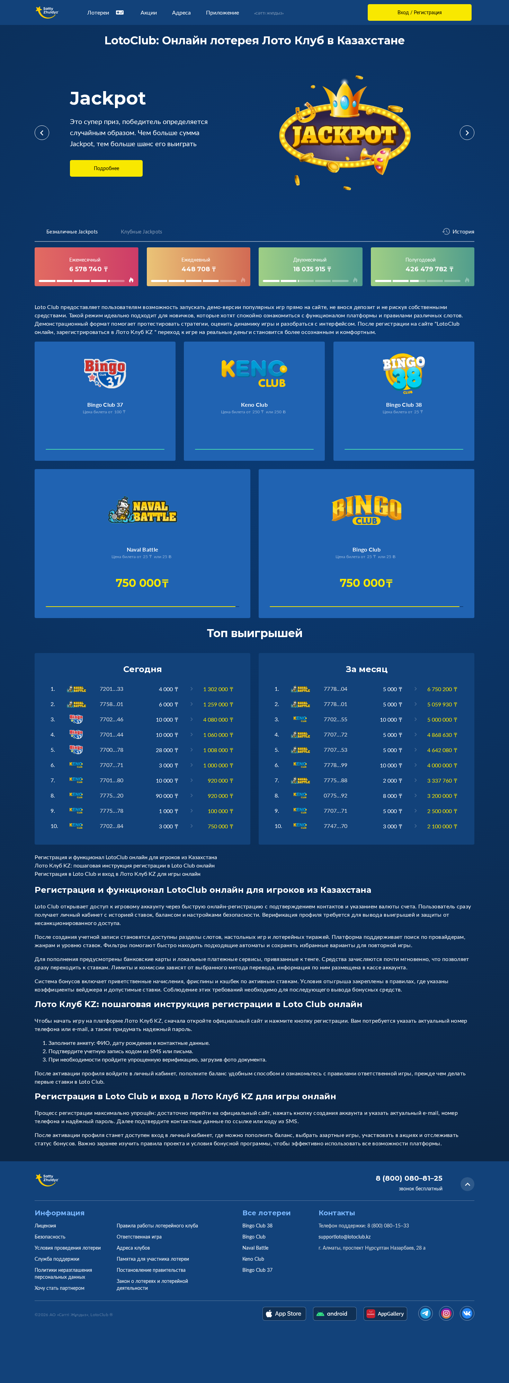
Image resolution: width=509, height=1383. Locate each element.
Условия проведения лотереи (68, 1247)
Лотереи (98, 12)
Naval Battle (255, 1247)
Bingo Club (254, 1236)
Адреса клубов (133, 1247)
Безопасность (50, 1236)
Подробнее (106, 168)
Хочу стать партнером (59, 1288)
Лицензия (45, 1225)
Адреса (181, 12)
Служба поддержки (57, 1259)
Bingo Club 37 (257, 1270)
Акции (149, 12)
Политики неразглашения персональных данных (63, 1273)
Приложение (222, 12)
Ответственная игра (139, 1236)
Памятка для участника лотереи (153, 1259)
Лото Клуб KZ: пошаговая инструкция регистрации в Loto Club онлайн (125, 865)
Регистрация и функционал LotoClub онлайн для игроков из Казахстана (126, 857)
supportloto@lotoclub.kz (344, 1236)
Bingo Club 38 (257, 1225)
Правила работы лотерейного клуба (157, 1225)
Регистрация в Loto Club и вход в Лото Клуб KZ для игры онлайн (117, 874)
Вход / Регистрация (420, 12)
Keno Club (253, 1259)
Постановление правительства (151, 1270)
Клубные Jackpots (141, 231)
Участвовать (69, 451)
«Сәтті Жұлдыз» (269, 13)
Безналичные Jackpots (72, 231)
